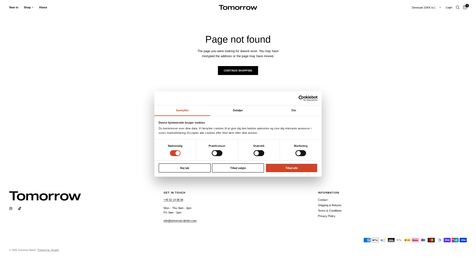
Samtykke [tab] (182, 110)
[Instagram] (13, 209)
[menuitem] (15, 7)
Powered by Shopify (48, 250)
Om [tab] (293, 110)
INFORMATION (328, 192)
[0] (464, 7)
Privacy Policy (326, 216)
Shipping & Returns (329, 205)
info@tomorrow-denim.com (180, 220)
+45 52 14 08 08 (173, 199)
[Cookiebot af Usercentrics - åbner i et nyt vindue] (301, 98)
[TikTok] (22, 208)
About (43, 7)
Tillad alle (291, 168)
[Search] (457, 7)
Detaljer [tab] (238, 110)
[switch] (217, 153)
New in (13, 7)
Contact (322, 199)
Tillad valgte (238, 168)
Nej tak (184, 168)
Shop (27, 7)
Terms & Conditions (330, 210)
